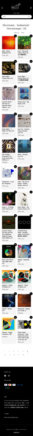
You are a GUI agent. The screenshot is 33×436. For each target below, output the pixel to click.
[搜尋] (29, 16)
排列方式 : (17, 32)
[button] (2, 8)
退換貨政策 (16, 432)
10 (23, 354)
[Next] (28, 355)
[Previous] (5, 351)
